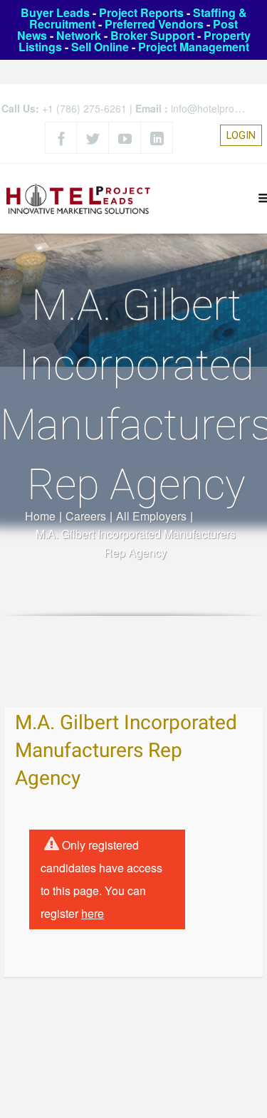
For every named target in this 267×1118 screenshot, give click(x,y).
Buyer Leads (55, 12)
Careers (86, 516)
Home (40, 516)
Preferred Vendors (154, 24)
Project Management (193, 46)
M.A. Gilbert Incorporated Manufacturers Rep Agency (126, 751)
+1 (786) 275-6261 (84, 108)
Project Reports (141, 12)
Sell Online (100, 46)
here (92, 913)
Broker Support (152, 35)
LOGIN (241, 135)
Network (78, 35)
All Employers (151, 516)
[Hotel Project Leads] (78, 198)
